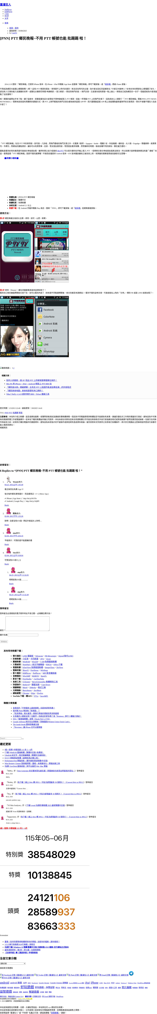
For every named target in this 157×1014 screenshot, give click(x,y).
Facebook (35, 983)
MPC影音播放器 (49, 673)
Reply (7, 505)
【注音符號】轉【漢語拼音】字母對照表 (21, 953)
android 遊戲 (16, 983)
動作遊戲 (10, 988)
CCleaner (26, 682)
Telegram (39, 656)
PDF (113, 983)
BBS (29, 983)
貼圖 (46, 992)
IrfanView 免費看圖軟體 (33, 667)
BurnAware (27, 690)
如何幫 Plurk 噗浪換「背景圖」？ (26, 711)
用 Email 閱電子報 (48, 996)
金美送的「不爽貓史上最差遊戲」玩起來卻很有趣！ (34, 708)
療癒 (146, 988)
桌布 (106, 987)
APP (25, 983)
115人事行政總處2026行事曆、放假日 (20, 944)
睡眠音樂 (15, 992)
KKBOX (35, 676)
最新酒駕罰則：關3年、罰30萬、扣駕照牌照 (22, 950)
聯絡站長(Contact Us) (15, 996)
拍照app (89, 988)
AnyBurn (37, 690)
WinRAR (26, 662)
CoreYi (14, 33)
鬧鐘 (50, 992)
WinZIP (35, 662)
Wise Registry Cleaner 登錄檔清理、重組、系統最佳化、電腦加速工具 (32, 763)
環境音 (141, 988)
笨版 (20, 413)
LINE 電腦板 (28, 656)
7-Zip (7, 14)
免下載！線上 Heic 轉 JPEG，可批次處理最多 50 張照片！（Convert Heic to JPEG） (51, 782)
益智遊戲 (6, 991)
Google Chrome (44, 983)
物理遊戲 (135, 987)
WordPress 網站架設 (143, 983)
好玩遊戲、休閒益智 (45, 987)
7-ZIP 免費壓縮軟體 (48, 662)
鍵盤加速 (35, 685)
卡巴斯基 (34, 659)
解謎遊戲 (34, 991)
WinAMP (26, 676)
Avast (48, 659)
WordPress (59, 996)
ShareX (26, 670)
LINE (101, 983)
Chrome (26, 693)
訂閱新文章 (37, 996)
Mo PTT (60, 151)
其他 (17, 28)
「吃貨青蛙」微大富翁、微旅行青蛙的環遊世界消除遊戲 (36, 713)
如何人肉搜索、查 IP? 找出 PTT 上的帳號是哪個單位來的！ (31, 380)
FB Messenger (50, 656)
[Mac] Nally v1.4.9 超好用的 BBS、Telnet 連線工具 (27, 394)
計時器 (42, 992)
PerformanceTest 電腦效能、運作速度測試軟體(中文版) (26, 761)
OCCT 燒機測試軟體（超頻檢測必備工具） (22, 758)
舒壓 (20, 992)
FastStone (35, 670)
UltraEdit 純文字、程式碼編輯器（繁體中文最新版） (26, 755)
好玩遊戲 (27, 987)
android (4, 982)
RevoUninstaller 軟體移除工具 (45, 682)
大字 (6, 18)
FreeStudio (27, 679)
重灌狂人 (5, 4)
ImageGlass (49, 667)
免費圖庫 (3, 988)
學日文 (58, 988)
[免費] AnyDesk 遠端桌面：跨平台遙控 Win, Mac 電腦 (26, 766)
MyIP (7, 16)
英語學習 (25, 992)
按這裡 (107, 84)
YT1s (36, 696)
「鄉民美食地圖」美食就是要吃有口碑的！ (24, 391)
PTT (10, 413)
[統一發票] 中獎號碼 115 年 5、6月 (18, 750)
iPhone (94, 982)
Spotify (44, 676)
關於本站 (3, 996)
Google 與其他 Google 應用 (76, 983)
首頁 (6, 23)
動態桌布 (17, 988)
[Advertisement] (69, 59)
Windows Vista (132, 983)
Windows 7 (124, 983)
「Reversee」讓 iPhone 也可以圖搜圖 (27, 727)
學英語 (69, 987)
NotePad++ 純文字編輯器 (33, 664)
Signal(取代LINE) (65, 656)
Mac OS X (107, 983)
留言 (2, 630)
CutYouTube (38, 679)
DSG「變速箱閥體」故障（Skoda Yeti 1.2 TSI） (32, 719)
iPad (87, 982)
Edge (33, 693)
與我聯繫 (54, 1013)
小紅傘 (26, 659)
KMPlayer (8, 12)
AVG (42, 659)
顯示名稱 (3, 635)
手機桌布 (82, 988)
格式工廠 (42, 687)
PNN (7, 413)
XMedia (32, 687)
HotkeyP (26, 685)
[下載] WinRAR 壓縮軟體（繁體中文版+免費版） (24, 752)
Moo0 (25, 687)
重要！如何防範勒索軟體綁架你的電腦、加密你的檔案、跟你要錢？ (32, 942)
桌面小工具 (113, 988)
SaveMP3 (44, 696)
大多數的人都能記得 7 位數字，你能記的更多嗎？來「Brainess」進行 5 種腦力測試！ (47, 716)
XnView (59, 667)
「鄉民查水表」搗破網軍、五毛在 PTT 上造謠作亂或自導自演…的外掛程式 (38, 387)
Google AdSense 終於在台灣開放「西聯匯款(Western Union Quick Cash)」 (42, 722)
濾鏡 (119, 988)
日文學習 (101, 987)
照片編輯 (126, 987)
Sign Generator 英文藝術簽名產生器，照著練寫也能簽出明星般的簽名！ (46, 771)
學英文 (63, 988)
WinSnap (44, 670)
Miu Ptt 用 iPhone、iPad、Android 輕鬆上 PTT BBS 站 (29, 384)
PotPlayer (8, 10)
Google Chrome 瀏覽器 (59, 983)
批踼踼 (15, 413)
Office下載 (58, 664)
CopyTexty (45, 685)
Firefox (40, 693)
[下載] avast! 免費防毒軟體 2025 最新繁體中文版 (45, 805)
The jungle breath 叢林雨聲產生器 (26, 724)
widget (118, 983)
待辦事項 (75, 988)
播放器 (95, 988)
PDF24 (48, 664)
